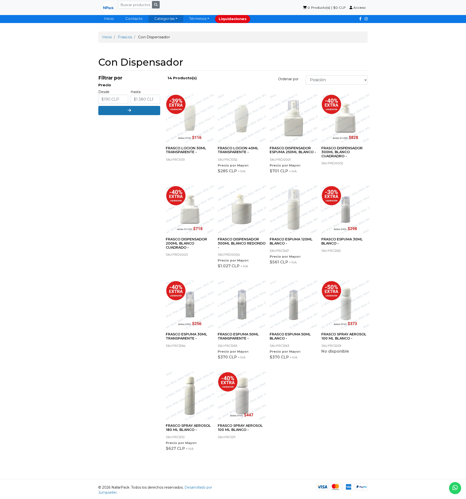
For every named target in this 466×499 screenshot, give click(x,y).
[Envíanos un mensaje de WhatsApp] (455, 488)
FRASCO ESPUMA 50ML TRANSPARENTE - (238, 336)
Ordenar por (288, 79)
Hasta (136, 92)
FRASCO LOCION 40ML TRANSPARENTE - (238, 150)
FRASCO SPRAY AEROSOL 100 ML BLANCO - (343, 336)
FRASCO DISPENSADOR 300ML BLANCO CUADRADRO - (342, 152)
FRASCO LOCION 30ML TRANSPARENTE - (186, 150)
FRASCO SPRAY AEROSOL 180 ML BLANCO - (188, 427)
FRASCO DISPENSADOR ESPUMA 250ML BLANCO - (293, 150)
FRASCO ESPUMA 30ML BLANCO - (342, 241)
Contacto (134, 18)
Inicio (109, 18)
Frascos (125, 37)
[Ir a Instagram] (366, 18)
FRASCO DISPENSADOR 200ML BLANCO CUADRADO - (186, 243)
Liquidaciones (233, 18)
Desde (103, 92)
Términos (197, 18)
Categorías (164, 18)
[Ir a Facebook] (360, 18)
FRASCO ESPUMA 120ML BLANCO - (291, 241)
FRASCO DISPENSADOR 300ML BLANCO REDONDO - (242, 243)
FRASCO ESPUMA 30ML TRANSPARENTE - (186, 336)
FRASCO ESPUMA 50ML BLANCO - (290, 336)
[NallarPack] (106, 7)
